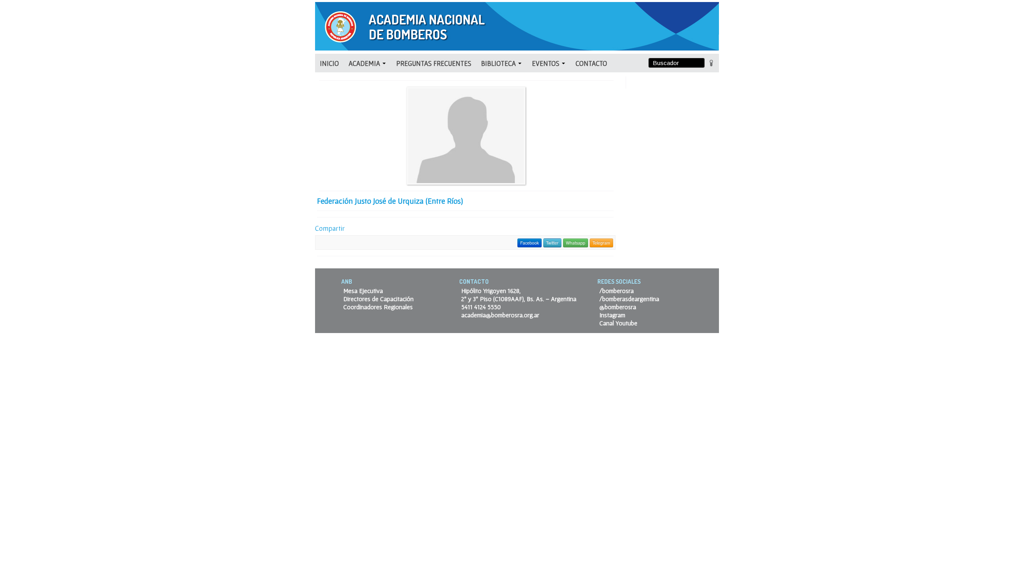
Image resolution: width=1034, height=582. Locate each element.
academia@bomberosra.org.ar (500, 314)
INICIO (329, 63)
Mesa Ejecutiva (363, 290)
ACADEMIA (365, 63)
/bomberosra (616, 290)
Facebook (529, 243)
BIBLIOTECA (499, 63)
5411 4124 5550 (481, 306)
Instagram (612, 314)
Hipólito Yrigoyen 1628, (491, 290)
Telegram (601, 243)
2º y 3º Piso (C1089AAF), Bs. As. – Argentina (518, 298)
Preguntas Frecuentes (433, 63)
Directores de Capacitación (378, 298)
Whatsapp (575, 243)
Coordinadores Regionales (378, 306)
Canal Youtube (618, 323)
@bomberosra (617, 306)
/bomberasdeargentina (629, 298)
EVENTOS (546, 63)
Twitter (552, 243)
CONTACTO (591, 63)
